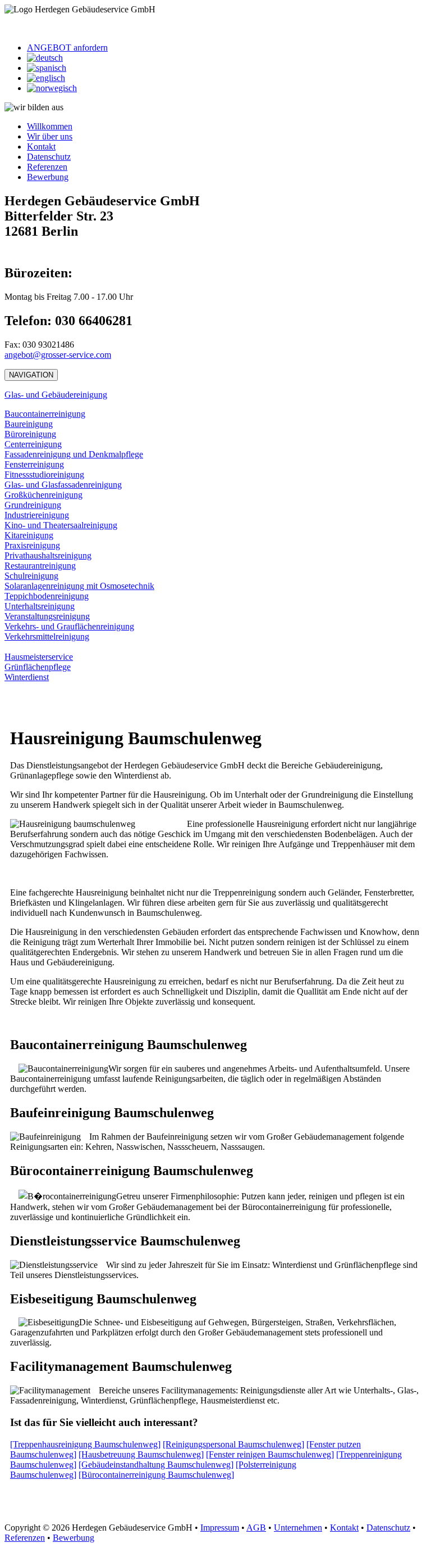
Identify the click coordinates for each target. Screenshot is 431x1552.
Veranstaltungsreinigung (47, 616)
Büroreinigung (30, 434)
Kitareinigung (28, 535)
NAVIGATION (31, 375)
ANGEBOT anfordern (67, 47)
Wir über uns (49, 136)
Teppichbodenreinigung (46, 596)
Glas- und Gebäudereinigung (55, 394)
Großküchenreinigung (43, 495)
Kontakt (41, 146)
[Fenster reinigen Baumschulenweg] (270, 1454)
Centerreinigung (33, 444)
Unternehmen (298, 1527)
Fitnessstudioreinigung (44, 474)
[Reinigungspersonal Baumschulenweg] (233, 1444)
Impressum (219, 1527)
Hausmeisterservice (38, 657)
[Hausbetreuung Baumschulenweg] (141, 1454)
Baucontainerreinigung (44, 414)
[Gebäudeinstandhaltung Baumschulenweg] (156, 1464)
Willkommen (49, 126)
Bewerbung (47, 177)
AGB (256, 1527)
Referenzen (47, 167)
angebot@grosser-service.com (57, 354)
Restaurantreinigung (40, 565)
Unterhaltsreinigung (39, 606)
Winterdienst (26, 677)
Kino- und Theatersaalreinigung (60, 525)
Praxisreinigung (32, 545)
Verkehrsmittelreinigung (46, 636)
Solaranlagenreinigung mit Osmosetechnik (79, 586)
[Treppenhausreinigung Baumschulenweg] (85, 1444)
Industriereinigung (36, 515)
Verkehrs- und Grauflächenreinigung (69, 626)
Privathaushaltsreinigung (47, 555)
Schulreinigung (31, 576)
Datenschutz (49, 156)
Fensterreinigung (34, 464)
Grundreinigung (32, 505)
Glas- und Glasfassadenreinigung (63, 484)
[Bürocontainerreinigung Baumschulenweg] (156, 1474)
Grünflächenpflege (37, 667)
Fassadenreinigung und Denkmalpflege (73, 454)
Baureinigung (28, 424)
